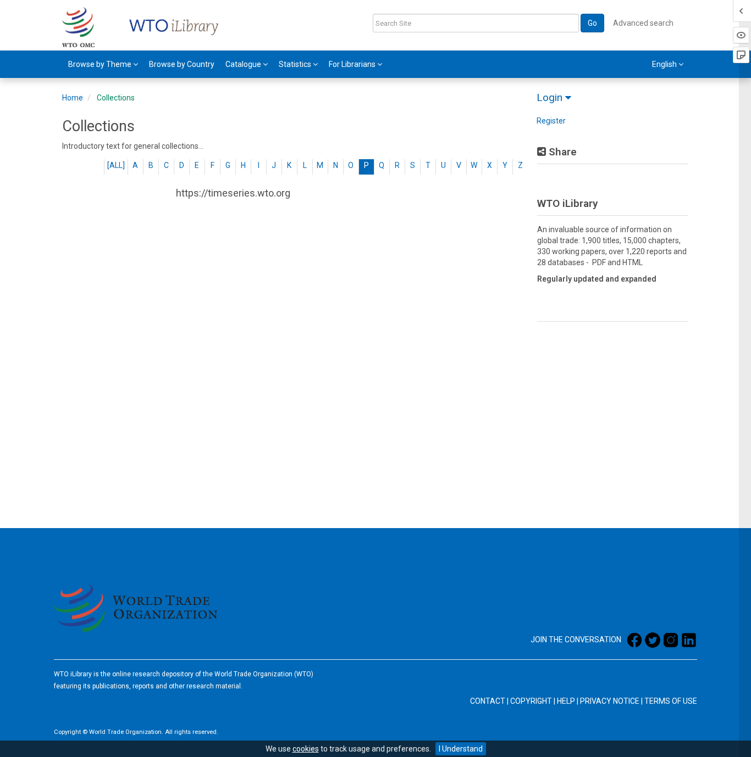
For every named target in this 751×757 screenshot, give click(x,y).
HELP (566, 701)
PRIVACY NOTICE (609, 701)
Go (592, 23)
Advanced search (643, 23)
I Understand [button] (461, 748)
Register (551, 120)
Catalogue (244, 64)
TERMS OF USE (670, 701)
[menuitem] (103, 64)
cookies (305, 748)
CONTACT (487, 701)
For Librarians (353, 64)
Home (72, 97)
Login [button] (551, 97)
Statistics (296, 64)
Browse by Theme (100, 64)
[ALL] (116, 165)
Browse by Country (181, 64)
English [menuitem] (665, 64)
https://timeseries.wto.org (233, 193)
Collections (116, 97)
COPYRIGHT (531, 701)
